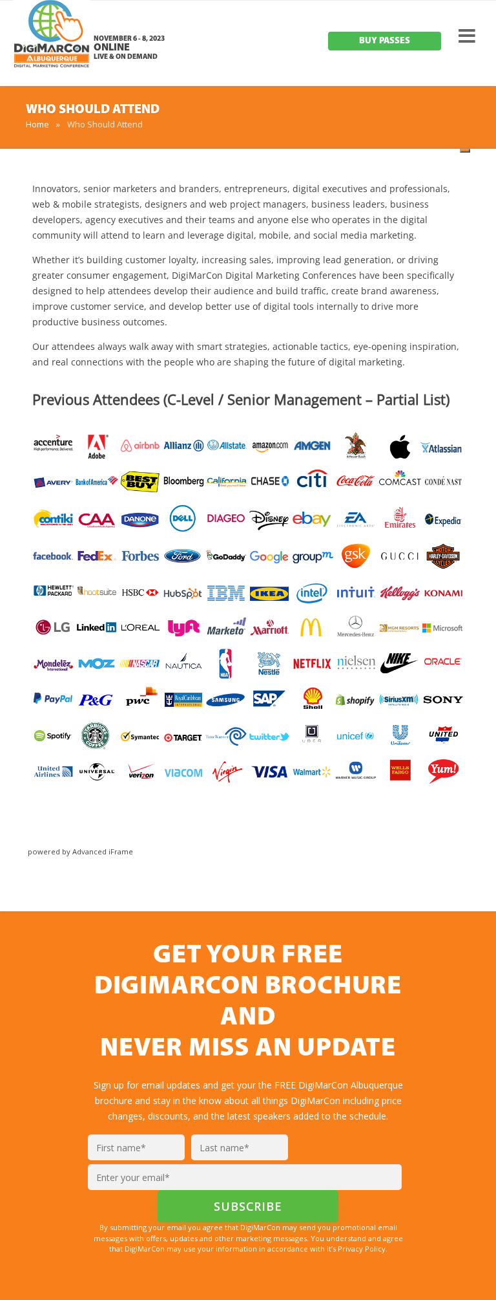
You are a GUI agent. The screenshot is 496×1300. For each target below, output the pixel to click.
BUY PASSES (384, 41)
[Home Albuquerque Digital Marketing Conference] (51, 45)
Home (37, 124)
